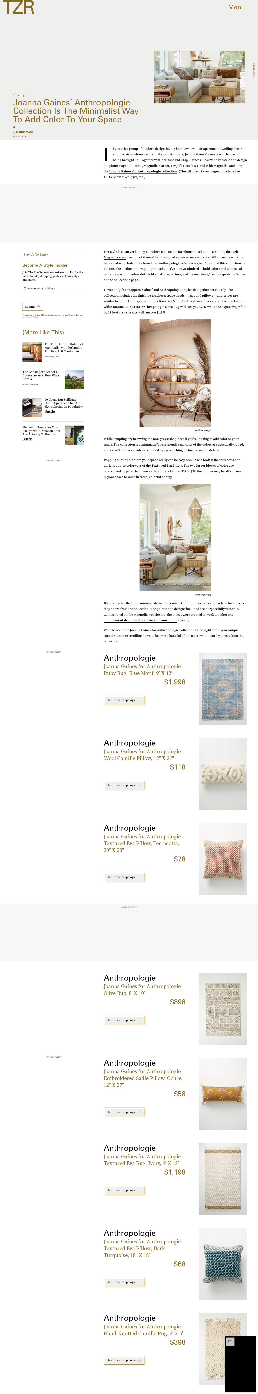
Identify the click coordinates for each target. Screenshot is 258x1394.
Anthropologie (253, 70)
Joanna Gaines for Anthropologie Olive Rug (146, 307)
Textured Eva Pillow (166, 465)
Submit (30, 307)
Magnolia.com (115, 257)
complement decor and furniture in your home (140, 620)
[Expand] (228, 1339)
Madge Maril (25, 132)
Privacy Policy (32, 317)
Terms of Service (75, 315)
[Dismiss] (252, 1339)
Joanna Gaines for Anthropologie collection (143, 171)
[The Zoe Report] (18, 7)
